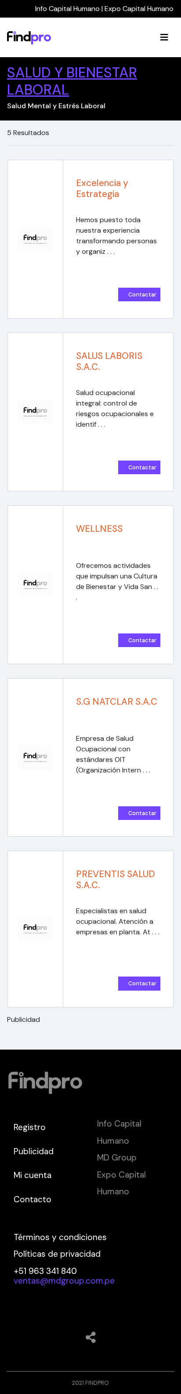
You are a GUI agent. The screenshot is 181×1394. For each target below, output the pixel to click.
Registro (30, 1127)
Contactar (142, 294)
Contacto (32, 1199)
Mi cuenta (32, 1175)
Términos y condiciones (60, 1237)
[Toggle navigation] (164, 37)
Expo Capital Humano (139, 8)
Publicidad (34, 1151)
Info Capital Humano (67, 8)
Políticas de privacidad (57, 1253)
